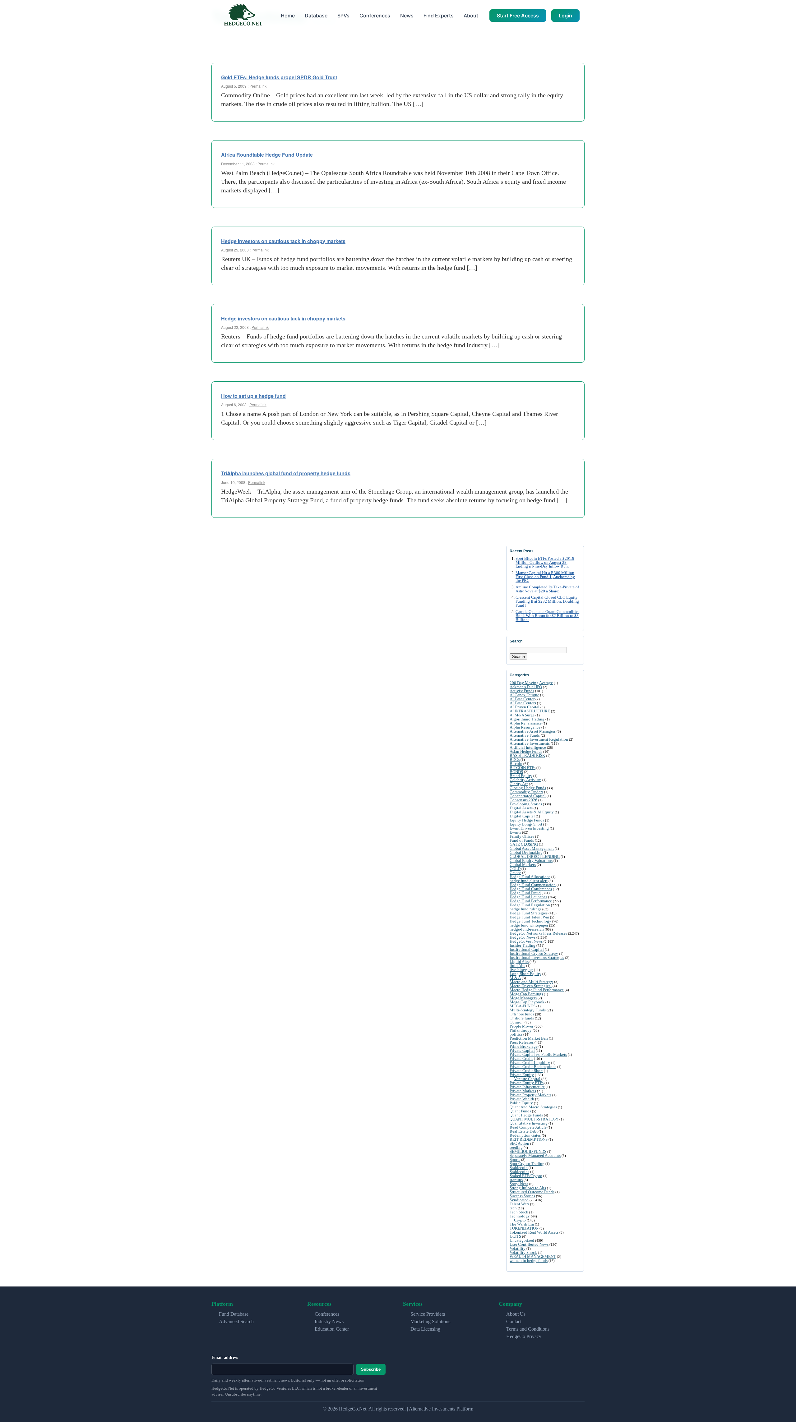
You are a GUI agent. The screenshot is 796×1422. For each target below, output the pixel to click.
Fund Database (233, 1314)
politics (516, 1034)
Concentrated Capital (528, 796)
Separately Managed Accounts (535, 1155)
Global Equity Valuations (531, 860)
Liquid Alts (519, 961)
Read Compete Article (528, 1127)
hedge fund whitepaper (529, 925)
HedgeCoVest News (526, 941)
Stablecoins (519, 1171)
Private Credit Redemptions (533, 1066)
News (407, 15)
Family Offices (522, 836)
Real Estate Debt (524, 1131)
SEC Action (519, 1143)
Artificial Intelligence (528, 747)
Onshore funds (522, 1018)
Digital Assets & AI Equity (532, 812)
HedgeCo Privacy (523, 1336)
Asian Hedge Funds (526, 751)
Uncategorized (522, 1240)
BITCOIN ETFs (522, 767)
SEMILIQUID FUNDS (528, 1151)
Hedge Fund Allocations (530, 876)
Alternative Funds (525, 735)
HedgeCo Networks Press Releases (538, 933)
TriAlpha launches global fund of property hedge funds (285, 473)
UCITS (515, 1236)
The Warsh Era (522, 1224)
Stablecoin (519, 1167)
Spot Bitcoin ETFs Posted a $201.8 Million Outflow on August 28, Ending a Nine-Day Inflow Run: (545, 562)
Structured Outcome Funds (532, 1192)
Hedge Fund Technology (530, 921)
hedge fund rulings (525, 909)
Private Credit (521, 1058)
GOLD (515, 868)
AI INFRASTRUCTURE (530, 711)
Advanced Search (236, 1321)
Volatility (517, 1248)
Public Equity (521, 1103)
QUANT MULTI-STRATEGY (534, 1119)
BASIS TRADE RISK (527, 755)
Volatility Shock (523, 1252)
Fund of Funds (522, 840)
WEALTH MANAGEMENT (533, 1256)
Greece (515, 872)
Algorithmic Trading (527, 719)
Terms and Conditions (527, 1329)
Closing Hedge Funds (528, 787)
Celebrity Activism (525, 779)
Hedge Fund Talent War (529, 917)
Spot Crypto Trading (527, 1163)
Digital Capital (522, 816)
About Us (515, 1314)
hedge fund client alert (529, 880)
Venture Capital (527, 1078)
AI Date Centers (523, 703)
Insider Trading (522, 945)
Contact (513, 1321)
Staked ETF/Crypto (526, 1175)
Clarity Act (519, 783)
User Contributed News (529, 1244)
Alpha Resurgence (525, 727)
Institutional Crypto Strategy (534, 953)
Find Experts (438, 15)
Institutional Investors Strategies (537, 957)
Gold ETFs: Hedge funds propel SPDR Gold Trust (279, 77)
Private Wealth (522, 1099)
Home (288, 15)
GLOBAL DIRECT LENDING (535, 856)
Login (565, 15)
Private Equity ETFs (527, 1082)
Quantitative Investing (529, 1123)
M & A (515, 977)
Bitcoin (516, 763)
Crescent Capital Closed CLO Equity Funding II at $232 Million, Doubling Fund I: (547, 601)
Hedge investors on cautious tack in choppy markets (283, 241)
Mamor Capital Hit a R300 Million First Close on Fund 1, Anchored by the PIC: (545, 577)
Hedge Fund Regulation (530, 905)
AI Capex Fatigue (524, 695)
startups (516, 1179)
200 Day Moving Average (531, 682)
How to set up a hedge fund (253, 395)
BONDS (516, 771)
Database (316, 15)
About (471, 15)
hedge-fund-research (527, 929)
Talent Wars (519, 1204)
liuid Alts (517, 965)
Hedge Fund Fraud (525, 892)
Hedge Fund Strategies (529, 913)
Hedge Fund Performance (531, 901)
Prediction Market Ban (529, 1038)
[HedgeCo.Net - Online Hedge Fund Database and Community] (242, 15)
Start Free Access (518, 15)
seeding (516, 1147)
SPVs (343, 15)
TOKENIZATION (524, 1228)
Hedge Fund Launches (528, 897)
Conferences (374, 15)
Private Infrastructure (527, 1086)
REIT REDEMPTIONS (529, 1139)
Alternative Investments (530, 743)
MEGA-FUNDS (522, 1006)
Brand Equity (521, 775)
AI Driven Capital (524, 707)
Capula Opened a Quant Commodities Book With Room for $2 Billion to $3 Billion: (547, 616)
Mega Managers (523, 998)
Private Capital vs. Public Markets (538, 1054)
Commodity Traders (526, 791)
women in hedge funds (529, 1260)
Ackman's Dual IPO (526, 686)
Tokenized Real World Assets (534, 1232)
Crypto (520, 1220)
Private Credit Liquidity (530, 1062)
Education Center (332, 1329)
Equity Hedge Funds (527, 820)
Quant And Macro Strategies (533, 1107)
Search (518, 656)
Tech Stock (519, 1212)
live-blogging (521, 969)
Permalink (257, 86)
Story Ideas (519, 1183)
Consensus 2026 (523, 800)
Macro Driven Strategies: (531, 985)
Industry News (329, 1321)
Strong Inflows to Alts (528, 1187)
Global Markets (523, 864)
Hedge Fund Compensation (533, 884)
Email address (224, 1357)
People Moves (522, 1026)
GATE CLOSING (524, 844)
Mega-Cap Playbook (527, 1002)
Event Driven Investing (529, 828)
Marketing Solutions (430, 1321)
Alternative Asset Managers (533, 731)
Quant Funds (520, 1111)
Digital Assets (521, 808)
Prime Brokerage (524, 1046)
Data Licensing (425, 1329)
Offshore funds (522, 1014)
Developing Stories (526, 804)
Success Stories (522, 1196)
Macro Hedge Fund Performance (537, 989)
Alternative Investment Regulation (539, 739)
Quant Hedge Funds (526, 1115)
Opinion (517, 1022)
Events (515, 832)
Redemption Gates (525, 1135)
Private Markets (523, 1090)
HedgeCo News (522, 937)
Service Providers (427, 1314)
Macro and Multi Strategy (531, 981)
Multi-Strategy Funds (528, 1010)
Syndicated (519, 1200)
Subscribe (371, 1369)
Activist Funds (522, 690)
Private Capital (522, 1050)
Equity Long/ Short (526, 824)
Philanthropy (521, 1030)
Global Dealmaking (526, 852)
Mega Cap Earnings (526, 994)
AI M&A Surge (522, 715)
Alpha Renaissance (526, 723)
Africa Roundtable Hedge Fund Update (267, 154)
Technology (520, 1216)
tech (513, 1208)
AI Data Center (522, 699)
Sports (515, 1159)
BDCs (515, 759)
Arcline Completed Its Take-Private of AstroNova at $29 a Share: (547, 589)
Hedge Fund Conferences (531, 888)
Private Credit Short (526, 1070)
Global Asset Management (532, 848)
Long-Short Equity (525, 973)
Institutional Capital (527, 949)
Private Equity (522, 1074)
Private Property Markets (530, 1095)
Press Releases (522, 1042)
